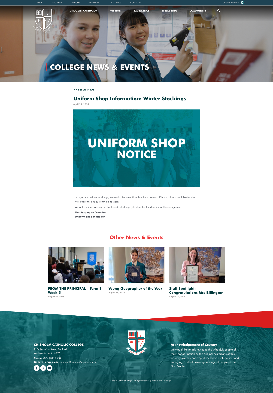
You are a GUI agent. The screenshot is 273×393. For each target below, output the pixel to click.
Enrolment (57, 3)
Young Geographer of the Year (135, 288)
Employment (94, 3)
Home (39, 3)
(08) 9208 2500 (52, 358)
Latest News (115, 3)
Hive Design (166, 380)
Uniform (76, 3)
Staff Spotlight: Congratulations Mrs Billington (196, 290)
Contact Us (135, 3)
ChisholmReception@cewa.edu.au (78, 361)
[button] (231, 2)
